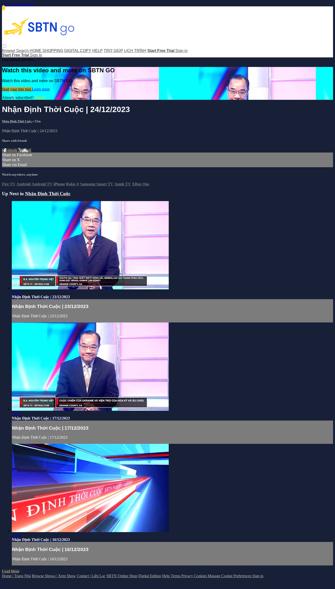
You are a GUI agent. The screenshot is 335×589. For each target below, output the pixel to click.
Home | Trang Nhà (16, 576)
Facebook (10, 150)
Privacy (187, 576)
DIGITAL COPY (77, 51)
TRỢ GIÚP (113, 51)
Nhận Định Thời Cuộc (17, 121)
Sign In (36, 55)
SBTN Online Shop (121, 576)
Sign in (181, 51)
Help (166, 576)
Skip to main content (18, 4)
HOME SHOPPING (46, 51)
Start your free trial (17, 89)
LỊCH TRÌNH (135, 51)
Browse (9, 51)
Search (23, 51)
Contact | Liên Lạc (91, 576)
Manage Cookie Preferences (230, 576)
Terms (176, 576)
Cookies (201, 576)
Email (26, 150)
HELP (97, 51)
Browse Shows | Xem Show (54, 576)
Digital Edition (149, 576)
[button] (4, 46)
